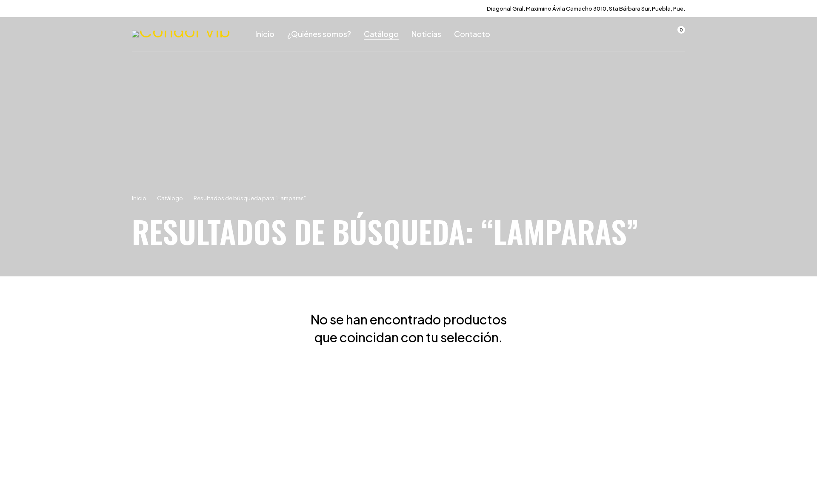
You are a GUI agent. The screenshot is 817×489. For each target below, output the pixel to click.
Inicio (139, 198)
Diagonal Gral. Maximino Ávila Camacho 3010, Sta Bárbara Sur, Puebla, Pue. (586, 8)
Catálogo (170, 198)
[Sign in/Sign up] (654, 34)
